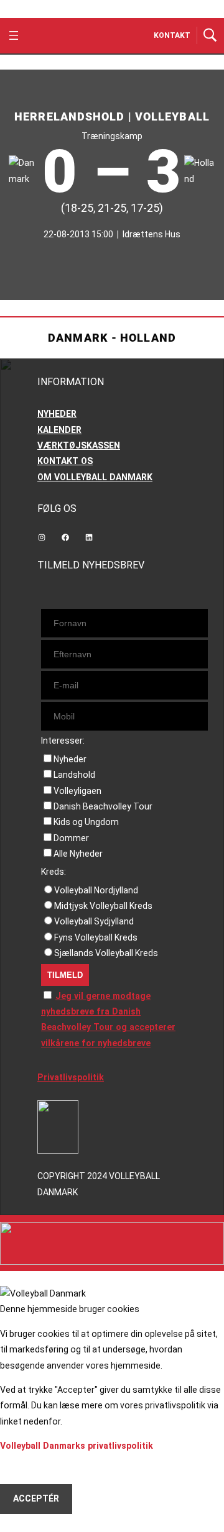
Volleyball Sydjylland (94, 921)
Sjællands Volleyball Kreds (106, 953)
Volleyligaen (77, 791)
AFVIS (25, 1469)
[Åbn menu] (13, 35)
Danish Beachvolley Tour (103, 806)
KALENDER (59, 430)
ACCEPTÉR (36, 1498)
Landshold (74, 775)
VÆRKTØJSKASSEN (78, 445)
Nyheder (70, 759)
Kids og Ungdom (86, 822)
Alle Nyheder (78, 854)
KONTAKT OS (65, 461)
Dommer (71, 838)
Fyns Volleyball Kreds (96, 937)
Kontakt (172, 35)
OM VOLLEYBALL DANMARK (94, 477)
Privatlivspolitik (70, 1077)
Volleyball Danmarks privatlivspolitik (76, 1446)
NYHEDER (57, 414)
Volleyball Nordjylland (96, 890)
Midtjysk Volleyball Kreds (103, 906)
